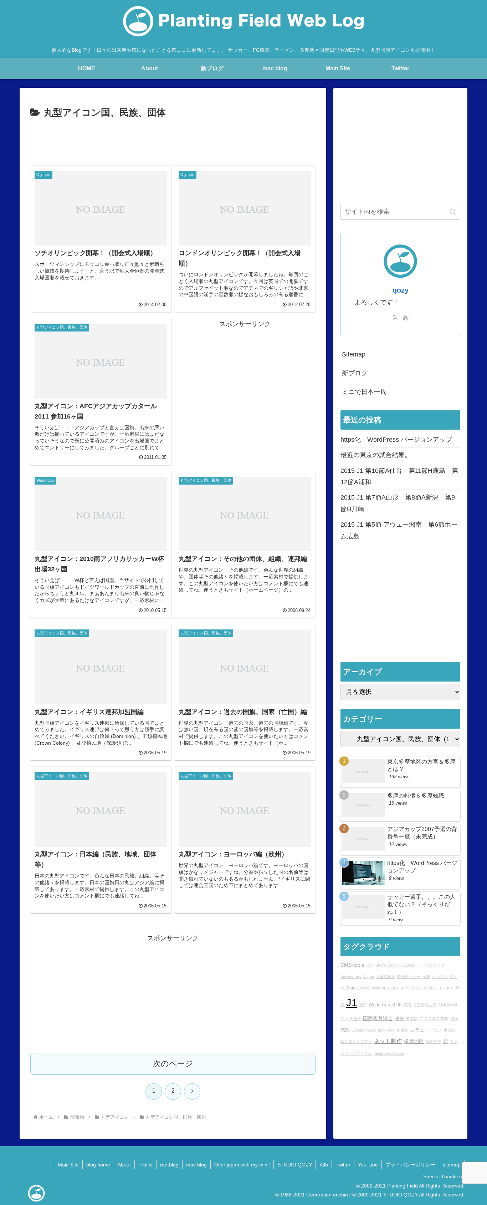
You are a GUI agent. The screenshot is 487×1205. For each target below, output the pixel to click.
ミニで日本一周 (364, 391)
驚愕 (363, 1005)
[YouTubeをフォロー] (405, 317)
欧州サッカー (409, 976)
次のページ (173, 1063)
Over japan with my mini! (242, 1165)
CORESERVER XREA (407, 988)
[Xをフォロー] (395, 317)
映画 (399, 1018)
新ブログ (355, 373)
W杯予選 (433, 1042)
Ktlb (323, 1165)
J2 (445, 1041)
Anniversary (351, 976)
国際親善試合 (378, 1018)
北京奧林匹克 (424, 1005)
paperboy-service (389, 1053)
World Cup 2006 (385, 1004)
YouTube (368, 1165)
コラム (417, 1030)
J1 (351, 1002)
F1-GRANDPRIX (433, 1019)
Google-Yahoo (364, 1030)
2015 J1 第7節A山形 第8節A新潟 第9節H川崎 (397, 503)
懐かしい (436, 988)
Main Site (68, 1165)
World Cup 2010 (401, 965)
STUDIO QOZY (294, 1165)
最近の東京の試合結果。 (375, 455)
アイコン (434, 1030)
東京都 (411, 1019)
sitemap (452, 1165)
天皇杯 (355, 1019)
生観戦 (449, 1030)
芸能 (370, 965)
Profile (145, 1165)
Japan (368, 976)
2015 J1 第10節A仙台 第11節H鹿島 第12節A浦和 (399, 476)
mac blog (196, 1165)
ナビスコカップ (431, 965)
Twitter (342, 1165)
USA (454, 1019)
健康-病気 (386, 1030)
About (124, 1165)
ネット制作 (388, 1041)
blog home (98, 1165)
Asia (350, 988)
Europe (363, 988)
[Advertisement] (173, 141)
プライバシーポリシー (410, 1165)
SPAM (380, 965)
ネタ (449, 988)
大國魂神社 (385, 976)
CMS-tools (352, 965)
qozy (401, 290)
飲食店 (403, 1030)
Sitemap (353, 354)
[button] (453, 212)
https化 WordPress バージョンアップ (396, 439)
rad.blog (169, 1165)
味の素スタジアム (356, 1042)
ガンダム (440, 976)
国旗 (426, 976)
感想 (345, 1030)
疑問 (407, 1005)
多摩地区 (414, 1041)
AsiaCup (378, 988)
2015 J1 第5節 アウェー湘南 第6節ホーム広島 (398, 530)
